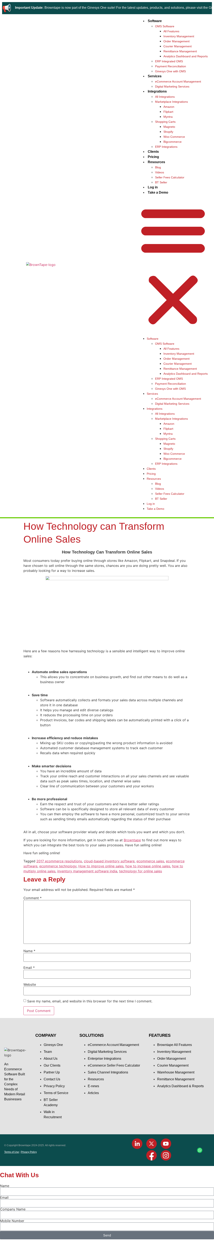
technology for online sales (140, 871)
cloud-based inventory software (109, 861)
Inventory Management (178, 36)
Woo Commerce (174, 136)
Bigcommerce (172, 141)
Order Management (176, 41)
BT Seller (161, 182)
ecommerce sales (150, 861)
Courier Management (177, 46)
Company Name (12, 1209)
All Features (171, 31)
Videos (159, 172)
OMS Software (164, 26)
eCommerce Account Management (178, 81)
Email (29, 967)
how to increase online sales (147, 866)
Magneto (169, 126)
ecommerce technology (57, 866)
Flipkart (168, 111)
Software (155, 21)
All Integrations (165, 96)
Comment (32, 898)
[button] (173, 265)
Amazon (168, 106)
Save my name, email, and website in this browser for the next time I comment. (89, 1001)
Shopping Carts (165, 121)
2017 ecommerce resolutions (59, 861)
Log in (153, 187)
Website (29, 984)
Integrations (157, 91)
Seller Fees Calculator (169, 177)
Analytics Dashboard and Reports (185, 56)
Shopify (168, 131)
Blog (158, 167)
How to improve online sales (101, 866)
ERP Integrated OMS (169, 61)
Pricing (153, 157)
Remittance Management (180, 51)
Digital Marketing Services (172, 86)
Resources (156, 162)
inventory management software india (87, 871)
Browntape (132, 840)
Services (155, 76)
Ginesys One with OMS (170, 71)
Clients (153, 151)
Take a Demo (158, 192)
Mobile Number (12, 1220)
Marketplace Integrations (171, 101)
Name (29, 951)
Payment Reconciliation (170, 66)
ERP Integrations (166, 146)
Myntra (168, 116)
